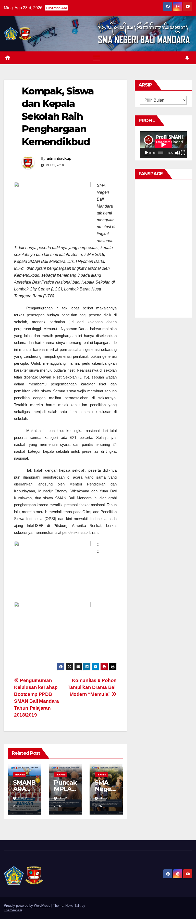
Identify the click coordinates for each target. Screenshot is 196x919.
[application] (163, 144)
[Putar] (146, 152)
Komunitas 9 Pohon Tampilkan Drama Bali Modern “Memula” (92, 687)
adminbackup (59, 158)
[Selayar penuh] (183, 152)
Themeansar (13, 910)
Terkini (20, 774)
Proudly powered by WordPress (27, 905)
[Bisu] (177, 152)
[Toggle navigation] (97, 57)
